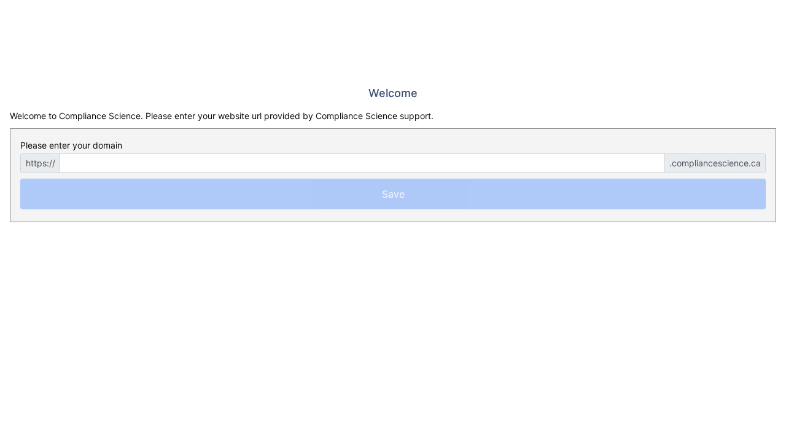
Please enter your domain (71, 145)
